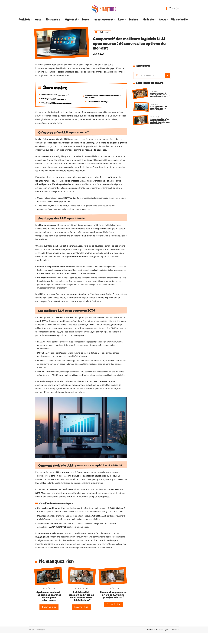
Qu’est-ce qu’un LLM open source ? (54, 94)
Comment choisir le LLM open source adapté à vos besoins (103, 96)
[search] (170, 8)
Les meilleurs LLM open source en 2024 (56, 102)
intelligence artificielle (59, 142)
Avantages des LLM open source (53, 98)
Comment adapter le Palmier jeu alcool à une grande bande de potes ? (160, 95)
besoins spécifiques (94, 115)
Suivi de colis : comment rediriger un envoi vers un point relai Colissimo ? (81, 596)
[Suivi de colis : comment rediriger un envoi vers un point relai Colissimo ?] (82, 576)
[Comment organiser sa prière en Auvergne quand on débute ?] (112, 576)
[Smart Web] (104, 8)
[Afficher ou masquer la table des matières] (96, 88)
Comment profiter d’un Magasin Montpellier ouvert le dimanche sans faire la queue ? (160, 121)
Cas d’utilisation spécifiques (98, 101)
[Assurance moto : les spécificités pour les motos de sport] (141, 107)
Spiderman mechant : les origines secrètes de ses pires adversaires (49, 596)
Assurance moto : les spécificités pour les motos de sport (158, 108)
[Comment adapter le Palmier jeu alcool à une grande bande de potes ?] (140, 93)
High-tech (104, 32)
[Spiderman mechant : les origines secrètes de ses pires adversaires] (48, 576)
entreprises (84, 68)
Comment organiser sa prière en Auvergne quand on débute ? (113, 594)
